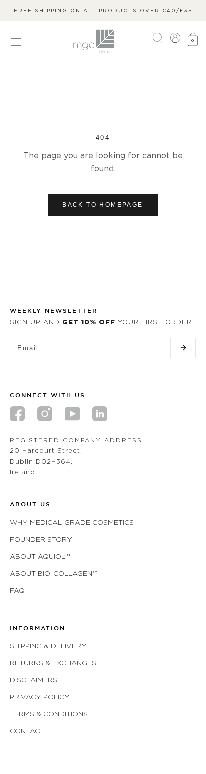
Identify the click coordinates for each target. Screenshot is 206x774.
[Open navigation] (16, 42)
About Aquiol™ (40, 556)
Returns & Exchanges (53, 662)
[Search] (158, 41)
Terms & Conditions (49, 713)
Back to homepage (102, 204)
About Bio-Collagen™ (54, 573)
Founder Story (41, 539)
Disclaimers (34, 679)
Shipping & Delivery (48, 645)
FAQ (17, 590)
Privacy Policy (40, 696)
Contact (27, 730)
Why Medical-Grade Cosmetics (72, 522)
